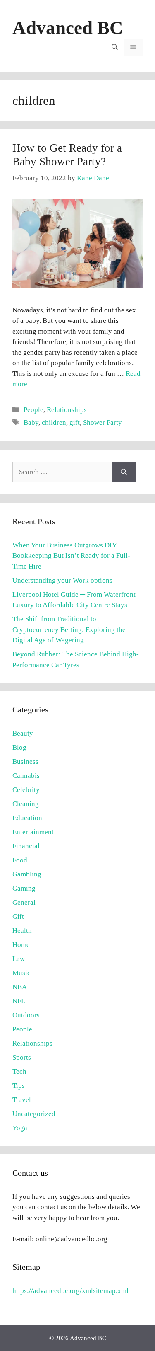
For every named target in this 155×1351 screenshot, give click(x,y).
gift (74, 422)
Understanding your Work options (62, 580)
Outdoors (26, 1015)
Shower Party (102, 422)
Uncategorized (33, 1114)
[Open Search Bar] (114, 47)
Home (21, 945)
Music (21, 973)
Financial (26, 846)
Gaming (24, 888)
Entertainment (33, 832)
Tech (19, 1071)
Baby (31, 422)
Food (19, 860)
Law (18, 959)
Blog (19, 747)
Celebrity (26, 790)
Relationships (67, 410)
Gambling (26, 874)
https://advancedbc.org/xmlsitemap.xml (70, 1291)
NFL (18, 1001)
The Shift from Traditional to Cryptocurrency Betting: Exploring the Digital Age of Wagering (69, 629)
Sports (21, 1057)
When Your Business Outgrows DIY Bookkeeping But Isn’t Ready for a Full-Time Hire (71, 555)
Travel (21, 1100)
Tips (18, 1086)
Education (27, 818)
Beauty (22, 733)
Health (22, 931)
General (24, 902)
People (33, 410)
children (54, 422)
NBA (19, 987)
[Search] (124, 472)
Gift (18, 916)
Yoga (19, 1128)
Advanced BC (67, 27)
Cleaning (25, 804)
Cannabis (26, 776)
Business (25, 761)
